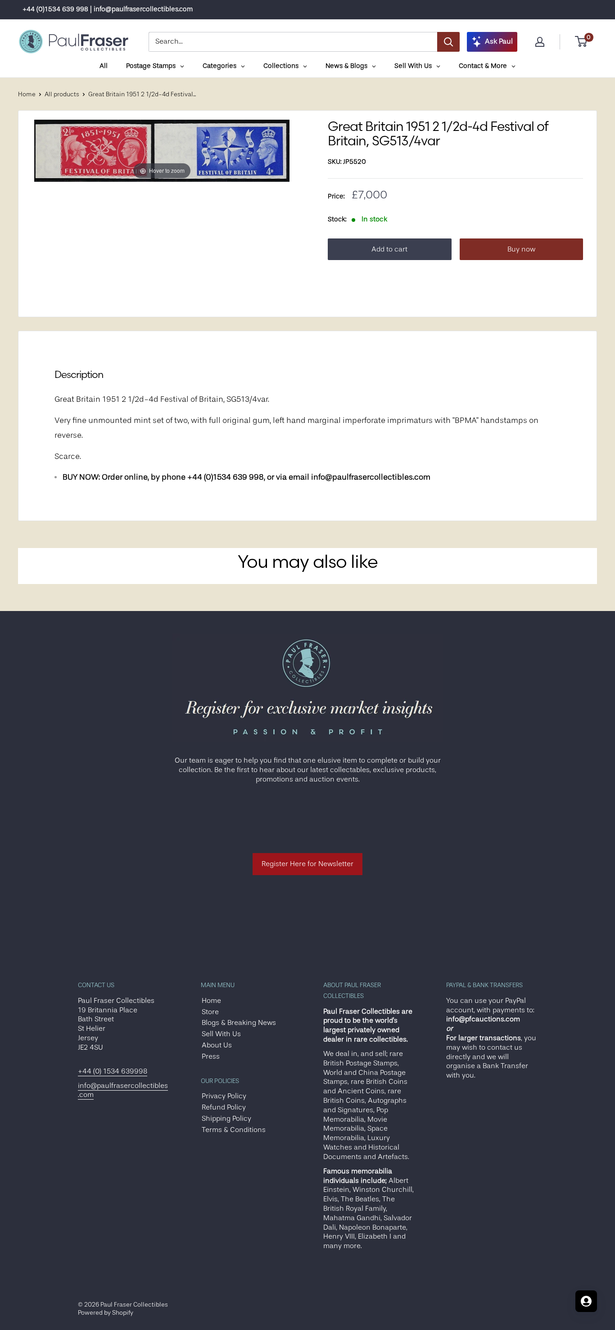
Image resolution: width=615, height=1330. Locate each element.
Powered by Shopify (105, 1312)
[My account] (539, 42)
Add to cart (389, 249)
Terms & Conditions (234, 1130)
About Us (217, 1045)
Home (27, 94)
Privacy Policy (224, 1096)
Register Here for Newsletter (307, 864)
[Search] (448, 42)
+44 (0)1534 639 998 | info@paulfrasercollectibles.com (108, 9)
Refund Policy (224, 1107)
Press (211, 1056)
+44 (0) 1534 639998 (112, 1071)
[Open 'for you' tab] (586, 1301)
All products (62, 94)
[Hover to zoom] (161, 150)
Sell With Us (221, 1034)
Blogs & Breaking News (239, 1023)
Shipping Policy (226, 1118)
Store (210, 1012)
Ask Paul (499, 41)
